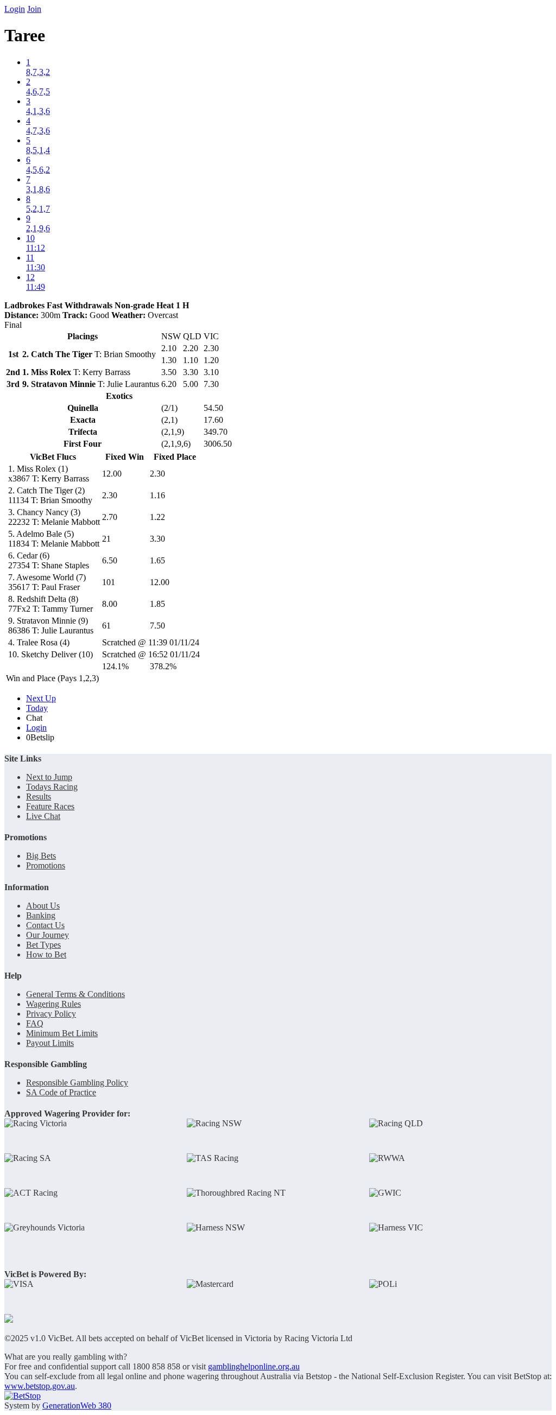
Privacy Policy (51, 1013)
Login (14, 9)
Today (37, 708)
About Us (43, 905)
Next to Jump (49, 777)
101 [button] (108, 582)
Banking (40, 915)
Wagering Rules (53, 1003)
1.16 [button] (157, 495)
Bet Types (43, 944)
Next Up (41, 698)
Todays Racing (52, 786)
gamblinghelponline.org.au (254, 1366)
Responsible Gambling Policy (77, 1082)
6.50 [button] (109, 560)
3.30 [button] (157, 538)
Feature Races (50, 806)
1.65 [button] (157, 560)
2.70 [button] (109, 517)
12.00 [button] (112, 473)
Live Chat (43, 816)
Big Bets (41, 855)
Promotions (45, 865)
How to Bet (46, 954)
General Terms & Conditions (75, 994)
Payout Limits (50, 1043)
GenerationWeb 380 (76, 1405)
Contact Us (45, 925)
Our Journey (47, 935)
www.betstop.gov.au (39, 1386)
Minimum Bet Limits (62, 1033)
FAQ (34, 1023)
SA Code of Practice (61, 1092)
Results (38, 796)
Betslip (40, 737)
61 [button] (106, 625)
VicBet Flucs (53, 456)
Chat (34, 717)
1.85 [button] (157, 603)
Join (34, 9)
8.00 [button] (109, 603)
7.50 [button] (157, 625)
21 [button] (106, 538)
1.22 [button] (157, 517)
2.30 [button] (157, 473)
